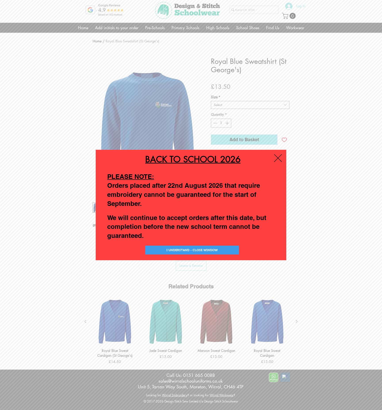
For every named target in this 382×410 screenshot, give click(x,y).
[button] (278, 158)
